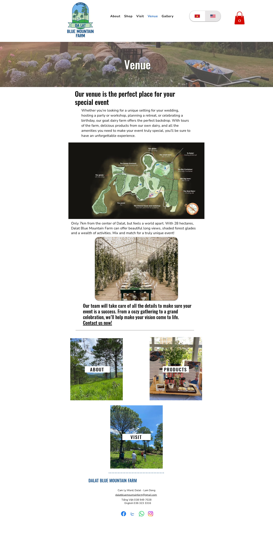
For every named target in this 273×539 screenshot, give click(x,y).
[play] (173, 295)
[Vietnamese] (197, 16)
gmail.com (151, 495)
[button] (167, 16)
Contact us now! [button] (97, 322)
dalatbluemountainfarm (129, 495)
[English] (213, 16)
